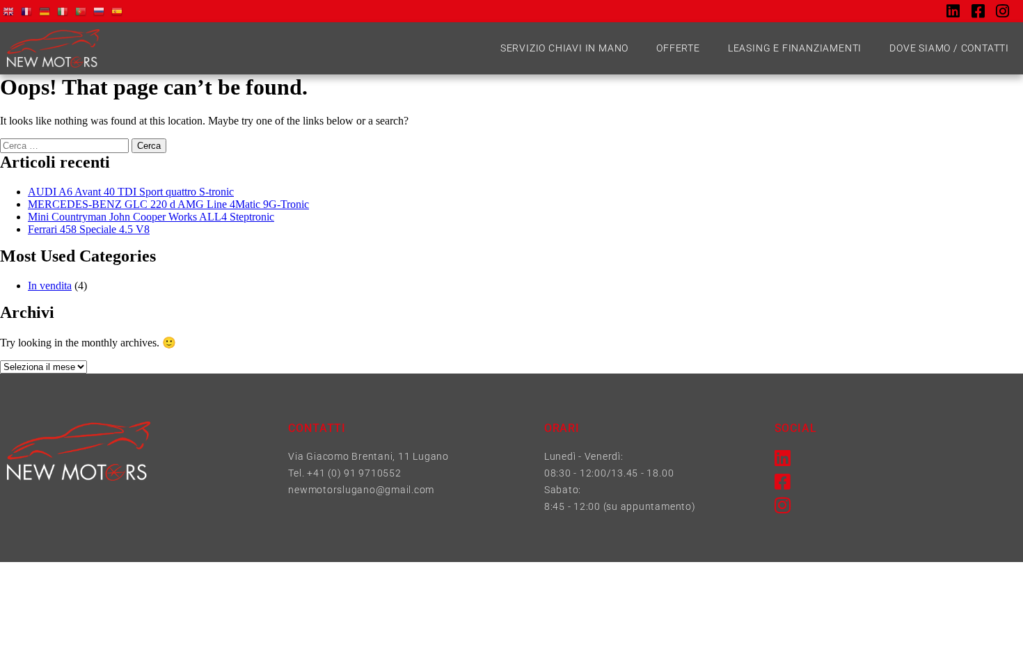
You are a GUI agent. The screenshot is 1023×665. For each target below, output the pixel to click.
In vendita (50, 285)
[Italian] (63, 11)
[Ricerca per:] (66, 145)
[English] (9, 11)
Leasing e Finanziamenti (795, 48)
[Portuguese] (81, 11)
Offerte (678, 48)
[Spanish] (117, 11)
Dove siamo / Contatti (949, 48)
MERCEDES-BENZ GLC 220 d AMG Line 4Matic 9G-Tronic (168, 204)
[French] (27, 11)
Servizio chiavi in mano (564, 48)
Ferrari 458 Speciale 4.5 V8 (89, 229)
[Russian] (99, 11)
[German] (45, 11)
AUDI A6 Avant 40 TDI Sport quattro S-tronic (131, 192)
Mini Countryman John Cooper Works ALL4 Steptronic (151, 217)
